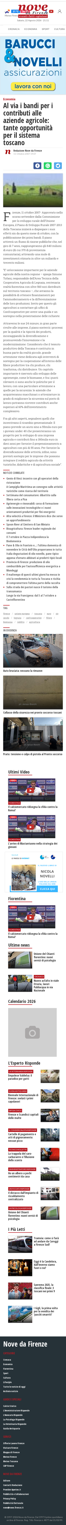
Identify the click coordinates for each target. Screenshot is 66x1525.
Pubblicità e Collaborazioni (16, 1494)
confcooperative (33, 617)
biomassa (7, 622)
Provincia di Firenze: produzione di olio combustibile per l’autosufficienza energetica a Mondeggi (33, 566)
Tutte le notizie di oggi (14, 1386)
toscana (38, 613)
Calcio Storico (9, 1405)
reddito (20, 622)
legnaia (17, 617)
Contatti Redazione (12, 1485)
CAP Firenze (8, 1465)
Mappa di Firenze (11, 1452)
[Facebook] (37, 165)
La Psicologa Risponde (13, 1419)
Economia (30, 29)
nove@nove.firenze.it (13, 1507)
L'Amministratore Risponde (16, 1410)
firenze (6, 613)
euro (49, 613)
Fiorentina (8, 1368)
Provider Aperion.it (12, 1489)
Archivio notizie (10, 1391)
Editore (6, 1480)
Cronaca (14, 29)
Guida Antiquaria (11, 1428)
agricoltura (34, 622)
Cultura (7, 1377)
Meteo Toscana (10, 1461)
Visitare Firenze (10, 1447)
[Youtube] (51, 11)
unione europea (22, 613)
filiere (49, 617)
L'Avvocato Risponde (12, 1414)
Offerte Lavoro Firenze (13, 1443)
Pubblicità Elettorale (13, 1503)
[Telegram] (58, 165)
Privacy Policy (9, 1498)
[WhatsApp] (48, 165)
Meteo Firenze (10, 1456)
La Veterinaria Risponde (14, 1423)
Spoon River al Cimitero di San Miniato (28, 524)
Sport (45, 29)
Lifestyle (7, 1382)
